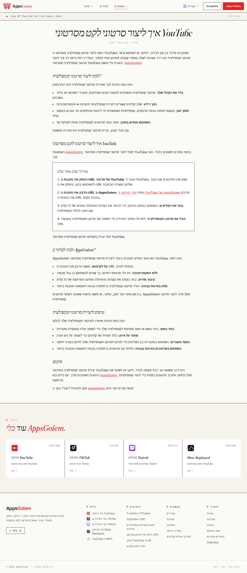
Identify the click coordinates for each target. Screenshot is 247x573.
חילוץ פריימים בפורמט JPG (142, 534)
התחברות (212, 6)
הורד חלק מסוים (136, 546)
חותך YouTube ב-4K (139, 540)
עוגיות (210, 525)
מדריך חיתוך (174, 530)
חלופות (171, 525)
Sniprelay (213, 542)
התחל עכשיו (233, 6)
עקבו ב (13, 530)
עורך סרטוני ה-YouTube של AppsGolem (149, 192)
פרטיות (211, 519)
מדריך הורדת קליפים (179, 536)
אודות (210, 513)
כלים (87, 6)
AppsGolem (132, 63)
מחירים (104, 6)
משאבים (119, 6)
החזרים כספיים (215, 536)
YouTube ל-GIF (136, 519)
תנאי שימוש (213, 530)
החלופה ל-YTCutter (139, 513)
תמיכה (170, 519)
